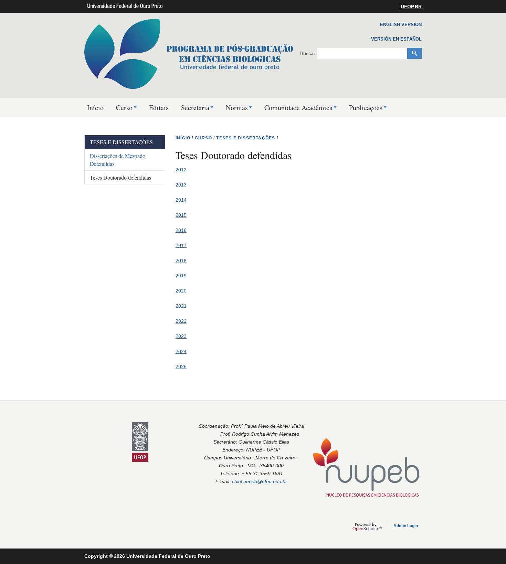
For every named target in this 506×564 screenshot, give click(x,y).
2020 (181, 291)
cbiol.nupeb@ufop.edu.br (259, 481)
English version (401, 24)
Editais (159, 107)
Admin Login (405, 525)
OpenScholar (367, 526)
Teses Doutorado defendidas (120, 177)
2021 (181, 306)
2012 (181, 169)
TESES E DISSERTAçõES (245, 138)
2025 (181, 366)
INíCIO (183, 138)
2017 (181, 245)
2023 (181, 336)
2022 (181, 321)
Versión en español (396, 39)
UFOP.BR (411, 6)
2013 (181, 185)
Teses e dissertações (121, 142)
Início (95, 107)
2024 (181, 351)
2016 (181, 230)
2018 (181, 260)
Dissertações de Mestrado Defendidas (117, 159)
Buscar (308, 53)
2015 (181, 215)
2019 (181, 275)
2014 (181, 200)
